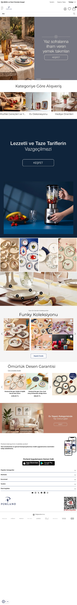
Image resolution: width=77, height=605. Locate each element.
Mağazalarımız (40, 514)
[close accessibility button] (8, 601)
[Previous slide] (2, 334)
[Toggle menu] (3, 8)
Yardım (52, 2)
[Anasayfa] (8, 8)
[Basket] (74, 8)
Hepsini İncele (57, 356)
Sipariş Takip (61, 2)
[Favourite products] (69, 8)
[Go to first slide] (50, 387)
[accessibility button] (3, 601)
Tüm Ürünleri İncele (14, 370)
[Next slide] (75, 334)
